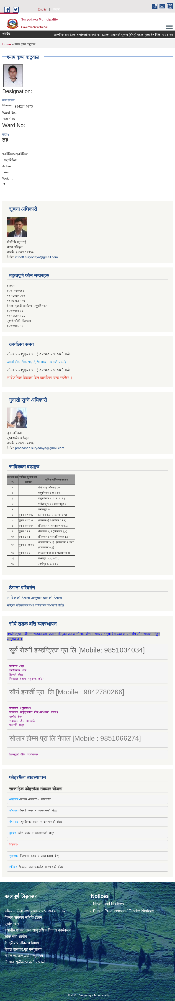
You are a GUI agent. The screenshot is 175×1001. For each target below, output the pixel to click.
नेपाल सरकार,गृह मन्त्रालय (23, 949)
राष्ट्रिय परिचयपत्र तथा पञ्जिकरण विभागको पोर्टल (35, 605)
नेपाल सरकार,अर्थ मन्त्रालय (24, 956)
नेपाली (56, 9)
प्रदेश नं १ (12, 924)
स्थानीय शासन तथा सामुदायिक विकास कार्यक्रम (38, 930)
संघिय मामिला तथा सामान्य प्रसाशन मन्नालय (35, 911)
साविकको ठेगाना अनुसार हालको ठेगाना (34, 597)
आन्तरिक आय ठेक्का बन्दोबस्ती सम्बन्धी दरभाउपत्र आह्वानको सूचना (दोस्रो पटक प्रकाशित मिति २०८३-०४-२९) (109, 34)
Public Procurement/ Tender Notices (123, 911)
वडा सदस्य (8, 100)
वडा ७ (5, 134)
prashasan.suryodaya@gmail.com (39, 448)
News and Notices (108, 904)
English (43, 9)
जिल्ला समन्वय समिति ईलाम (23, 917)
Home (6, 44)
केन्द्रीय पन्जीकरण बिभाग (22, 943)
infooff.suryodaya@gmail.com (36, 257)
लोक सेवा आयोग (16, 936)
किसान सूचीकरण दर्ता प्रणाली (25, 962)
